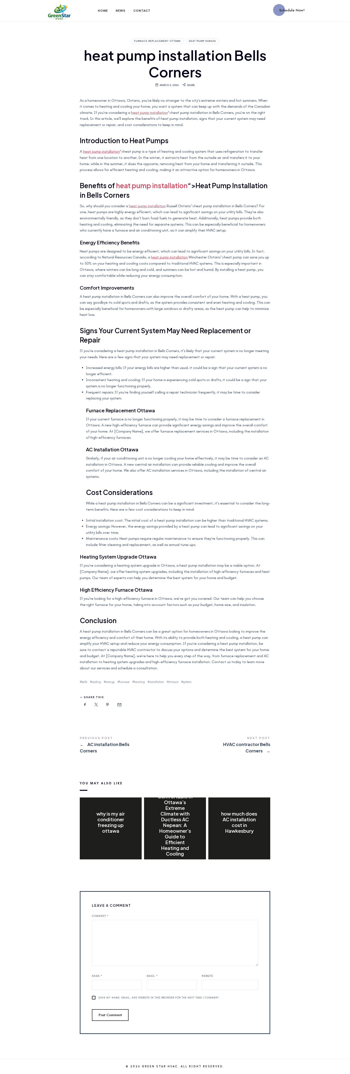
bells (84, 681)
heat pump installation (149, 112)
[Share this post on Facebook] (85, 704)
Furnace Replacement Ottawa (157, 41)
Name (97, 976)
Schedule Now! (292, 10)
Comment (100, 916)
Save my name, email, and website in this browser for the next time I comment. (159, 997)
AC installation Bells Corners (127, 745)
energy (110, 681)
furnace (124, 681)
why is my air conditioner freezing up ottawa (110, 822)
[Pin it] (107, 704)
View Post (111, 840)
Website (207, 976)
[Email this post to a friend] (119, 704)
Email (152, 976)
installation (156, 681)
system (187, 681)
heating (139, 681)
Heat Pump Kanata (202, 41)
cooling (96, 681)
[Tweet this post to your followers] (96, 704)
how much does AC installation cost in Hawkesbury (239, 822)
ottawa (173, 681)
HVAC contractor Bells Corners (222, 745)
